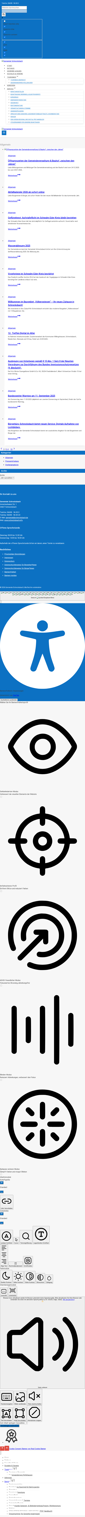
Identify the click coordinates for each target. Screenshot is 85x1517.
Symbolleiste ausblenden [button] (9, 700)
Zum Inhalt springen (8, 1423)
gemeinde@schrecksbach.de (17, 518)
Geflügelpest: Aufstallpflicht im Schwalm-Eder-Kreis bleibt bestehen (42, 217)
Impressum (8, 558)
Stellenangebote (11, 465)
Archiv (2, 475)
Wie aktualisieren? (69, 1299)
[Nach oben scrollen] (2, 1448)
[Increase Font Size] (1, 1182)
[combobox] (42, 596)
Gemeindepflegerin (17, 111)
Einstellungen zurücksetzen (9, 1426)
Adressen (8, 1478)
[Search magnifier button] (4, 14)
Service (7, 1482)
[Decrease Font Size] (1, 1192)
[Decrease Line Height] (1, 1223)
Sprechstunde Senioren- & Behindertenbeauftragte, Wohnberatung (35, 114)
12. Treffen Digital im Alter (21, 333)
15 (11, 449)
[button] (1, 602)
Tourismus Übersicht (18, 80)
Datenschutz (9, 561)
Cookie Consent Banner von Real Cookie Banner (27, 1449)
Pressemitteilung (12, 461)
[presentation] (44, 149)
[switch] (1, 797)
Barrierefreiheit (10, 572)
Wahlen (13, 116)
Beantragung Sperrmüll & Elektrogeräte (25, 94)
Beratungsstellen (17, 91)
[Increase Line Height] (1, 1213)
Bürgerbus (14, 97)
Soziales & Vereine (11, 1466)
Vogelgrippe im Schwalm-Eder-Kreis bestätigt (31, 273)
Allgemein (12, 156)
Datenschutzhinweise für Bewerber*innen (20, 565)
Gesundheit (15, 103)
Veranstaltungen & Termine (20, 108)
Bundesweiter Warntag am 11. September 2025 (31, 395)
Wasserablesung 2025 (19, 245)
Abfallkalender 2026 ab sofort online (26, 192)
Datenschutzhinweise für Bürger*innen (19, 568)
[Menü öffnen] (4, 132)
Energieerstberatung (18, 100)
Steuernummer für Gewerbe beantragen (25, 122)
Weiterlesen (14, 176)
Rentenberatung (17, 105)
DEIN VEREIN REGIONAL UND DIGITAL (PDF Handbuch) (27, 119)
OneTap (16, 695)
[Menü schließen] (0, 1453)
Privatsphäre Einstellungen (14, 554)
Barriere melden (10, 575)
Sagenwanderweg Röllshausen (22, 82)
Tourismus (8, 1470)
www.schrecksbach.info (13, 520)
